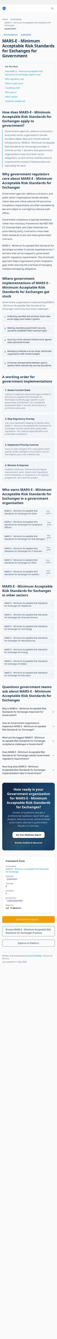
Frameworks (16, 19)
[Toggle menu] (52, 8)
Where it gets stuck (14, 83)
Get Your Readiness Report (28, 835)
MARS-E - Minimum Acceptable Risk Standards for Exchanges (28, 24)
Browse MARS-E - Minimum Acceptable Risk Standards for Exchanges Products (28, 931)
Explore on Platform (28, 943)
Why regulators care (14, 79)
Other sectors (11, 96)
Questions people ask (15, 101)
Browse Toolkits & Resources (28, 842)
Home (5, 19)
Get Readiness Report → (28, 919)
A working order (12, 87)
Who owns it (10, 92)
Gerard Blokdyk (35, 955)
